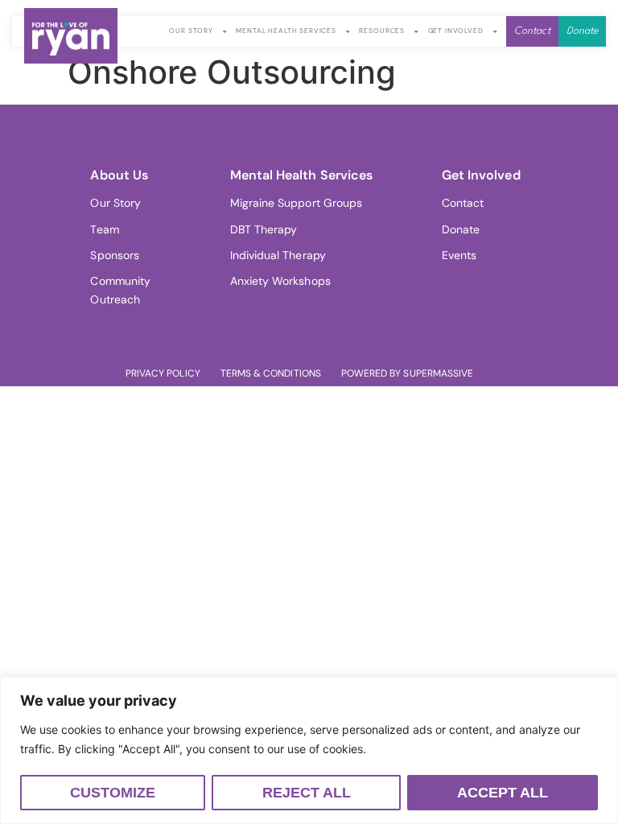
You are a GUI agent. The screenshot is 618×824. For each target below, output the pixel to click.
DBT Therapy (264, 229)
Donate (461, 229)
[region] (309, 750)
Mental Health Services (286, 31)
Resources (382, 31)
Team (104, 229)
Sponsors (114, 255)
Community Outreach (120, 290)
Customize (112, 793)
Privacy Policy (163, 373)
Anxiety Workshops (280, 281)
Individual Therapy (278, 255)
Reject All (306, 793)
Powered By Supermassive (407, 373)
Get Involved (456, 31)
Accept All (502, 793)
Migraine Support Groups (296, 203)
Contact (463, 203)
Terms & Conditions (270, 373)
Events (459, 255)
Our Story (191, 31)
